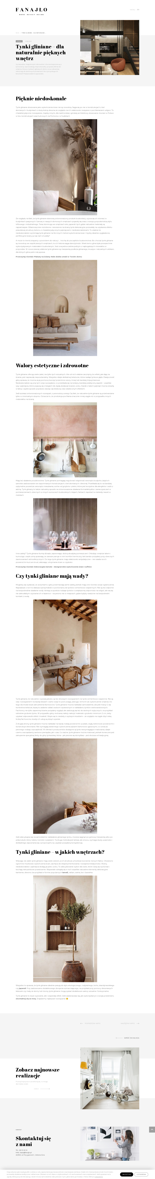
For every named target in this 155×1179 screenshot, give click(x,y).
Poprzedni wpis (92, 1023)
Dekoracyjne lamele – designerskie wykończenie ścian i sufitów (63, 567)
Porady (19, 41)
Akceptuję (126, 1174)
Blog (17, 33)
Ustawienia (141, 1174)
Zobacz (36, 1089)
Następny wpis (128, 1023)
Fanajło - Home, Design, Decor (31, 12)
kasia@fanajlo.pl (26, 1152)
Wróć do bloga (131, 1038)
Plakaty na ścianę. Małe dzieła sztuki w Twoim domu (58, 257)
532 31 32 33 (23, 1150)
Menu (132, 10)
